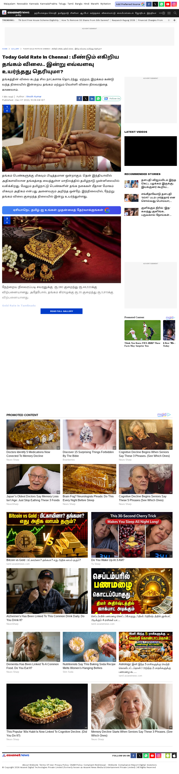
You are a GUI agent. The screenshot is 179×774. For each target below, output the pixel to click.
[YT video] (168, 4)
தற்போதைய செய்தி (45, 13)
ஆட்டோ (84, 13)
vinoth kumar (33, 96)
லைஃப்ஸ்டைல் (125, 13)
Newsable (22, 3)
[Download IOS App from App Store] (174, 755)
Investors (152, 765)
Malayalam (9, 3)
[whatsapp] (161, 4)
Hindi (86, 3)
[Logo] (17, 13)
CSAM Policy (76, 765)
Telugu (62, 3)
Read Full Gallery (61, 311)
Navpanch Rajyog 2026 (123, 20)
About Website (30, 765)
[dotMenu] (160, 13)
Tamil (70, 3)
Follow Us (115, 98)
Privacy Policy (62, 765)
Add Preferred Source (128, 4)
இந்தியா (151, 13)
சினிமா (74, 13)
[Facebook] (149, 4)
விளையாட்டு (109, 13)
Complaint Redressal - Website (100, 765)
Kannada (34, 3)
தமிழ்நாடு (63, 13)
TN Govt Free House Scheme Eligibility (38, 20)
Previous (169, 20)
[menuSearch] (175, 13)
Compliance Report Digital (132, 765)
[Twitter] (155, 4)
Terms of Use (46, 765)
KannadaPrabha (48, 3)
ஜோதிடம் (140, 13)
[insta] (174, 4)
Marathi (95, 3)
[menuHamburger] (169, 13)
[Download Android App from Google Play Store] (168, 755)
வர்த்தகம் (95, 13)
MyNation (105, 3)
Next (174, 20)
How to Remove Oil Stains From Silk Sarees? (85, 20)
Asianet (15, 755)
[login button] (164, 13)
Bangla (78, 3)
